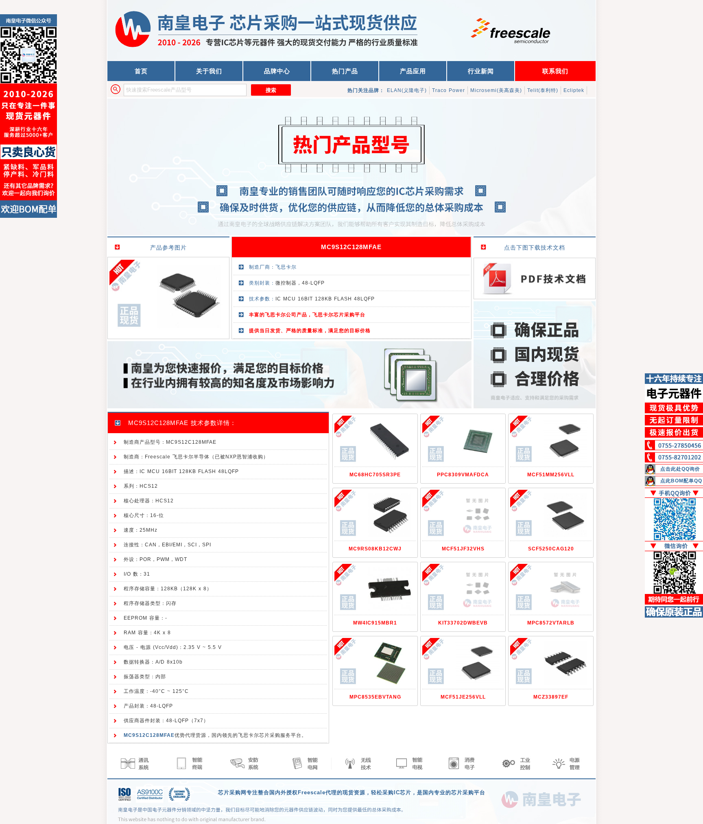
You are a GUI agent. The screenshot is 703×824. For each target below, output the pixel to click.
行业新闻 (481, 71)
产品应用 (413, 71)
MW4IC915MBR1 (375, 623)
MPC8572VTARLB (550, 623)
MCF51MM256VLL (550, 475)
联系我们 (555, 71)
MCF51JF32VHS (463, 549)
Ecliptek (573, 90)
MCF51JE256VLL (463, 697)
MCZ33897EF (550, 697)
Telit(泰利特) (542, 90)
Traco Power (448, 90)
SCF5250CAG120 (551, 549)
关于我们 (209, 71)
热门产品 (345, 71)
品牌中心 (277, 71)
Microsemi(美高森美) (496, 90)
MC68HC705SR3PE (375, 475)
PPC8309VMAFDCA (463, 475)
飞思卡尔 (286, 267)
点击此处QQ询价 (680, 469)
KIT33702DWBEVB (463, 623)
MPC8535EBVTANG (375, 697)
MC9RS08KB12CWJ (375, 549)
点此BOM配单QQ (681, 481)
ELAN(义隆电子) (407, 90)
